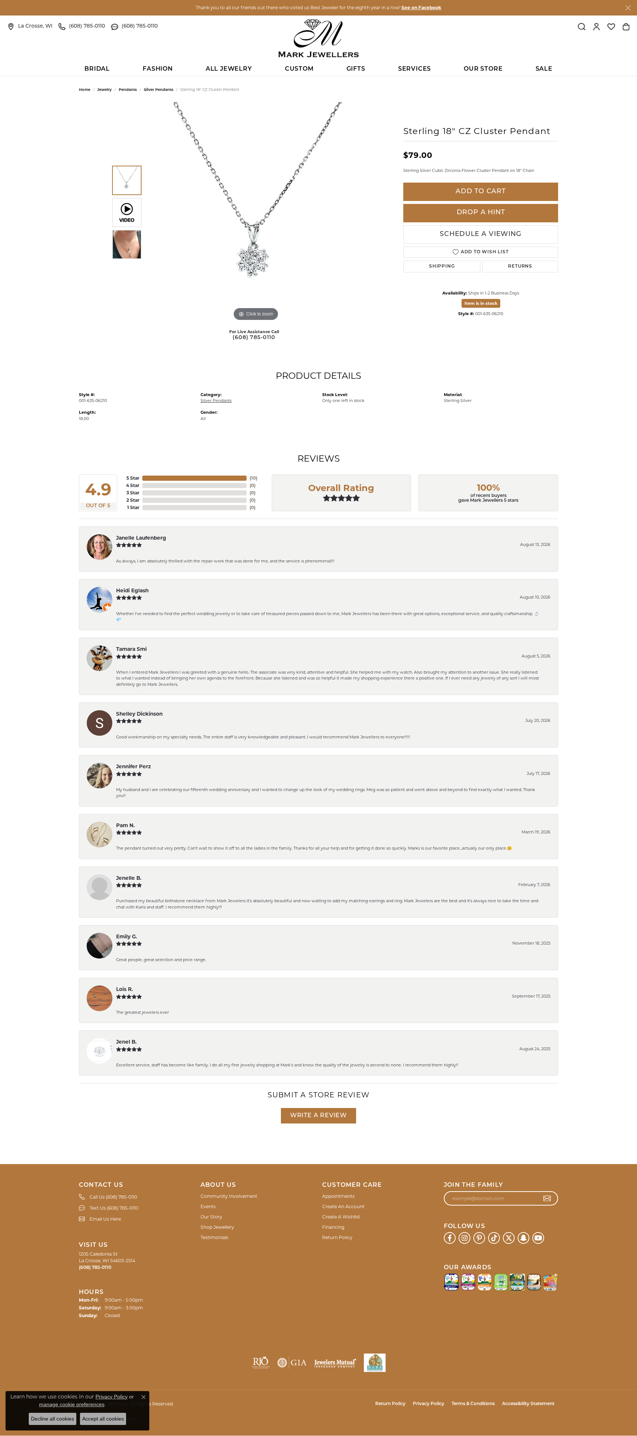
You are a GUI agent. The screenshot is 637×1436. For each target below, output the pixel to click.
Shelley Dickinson (139, 714)
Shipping (442, 266)
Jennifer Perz (133, 766)
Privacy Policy (428, 1404)
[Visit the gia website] (292, 1363)
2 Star (132, 500)
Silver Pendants (158, 89)
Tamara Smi (131, 649)
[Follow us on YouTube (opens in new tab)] (538, 1238)
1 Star (133, 507)
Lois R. (124, 989)
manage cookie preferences (71, 1404)
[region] (255, 212)
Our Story (211, 1217)
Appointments (338, 1196)
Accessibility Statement (528, 1404)
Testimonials (214, 1237)
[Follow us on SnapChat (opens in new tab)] (523, 1238)
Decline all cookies (52, 1419)
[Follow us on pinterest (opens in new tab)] (479, 1238)
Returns (520, 266)
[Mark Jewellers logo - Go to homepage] (318, 38)
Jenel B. (126, 1042)
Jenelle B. (129, 878)
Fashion (158, 69)
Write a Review (318, 1116)
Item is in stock (480, 303)
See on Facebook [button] (421, 7)
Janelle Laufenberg (141, 538)
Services (414, 69)
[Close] (628, 8)
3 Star (132, 492)
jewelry (104, 89)
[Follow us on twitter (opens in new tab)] (509, 1238)
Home (84, 89)
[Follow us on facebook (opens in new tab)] (450, 1238)
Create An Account (343, 1206)
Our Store (483, 69)
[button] (581, 26)
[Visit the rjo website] (260, 1363)
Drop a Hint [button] (481, 212)
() (253, 478)
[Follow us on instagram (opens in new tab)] (464, 1238)
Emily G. (126, 936)
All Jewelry (229, 69)
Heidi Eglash (132, 590)
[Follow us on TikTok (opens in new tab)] (494, 1238)
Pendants (128, 89)
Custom (299, 69)
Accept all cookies (103, 1419)
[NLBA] (375, 1363)
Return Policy (337, 1237)
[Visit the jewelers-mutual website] (335, 1363)
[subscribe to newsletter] (547, 1198)
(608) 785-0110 (254, 338)
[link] (29, 26)
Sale (544, 69)
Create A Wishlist (341, 1217)
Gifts (356, 69)
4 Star (132, 485)
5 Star (132, 478)
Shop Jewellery (217, 1227)
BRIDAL (97, 69)
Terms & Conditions (473, 1404)
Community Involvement (229, 1196)
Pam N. (125, 825)
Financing (333, 1227)
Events (208, 1206)
